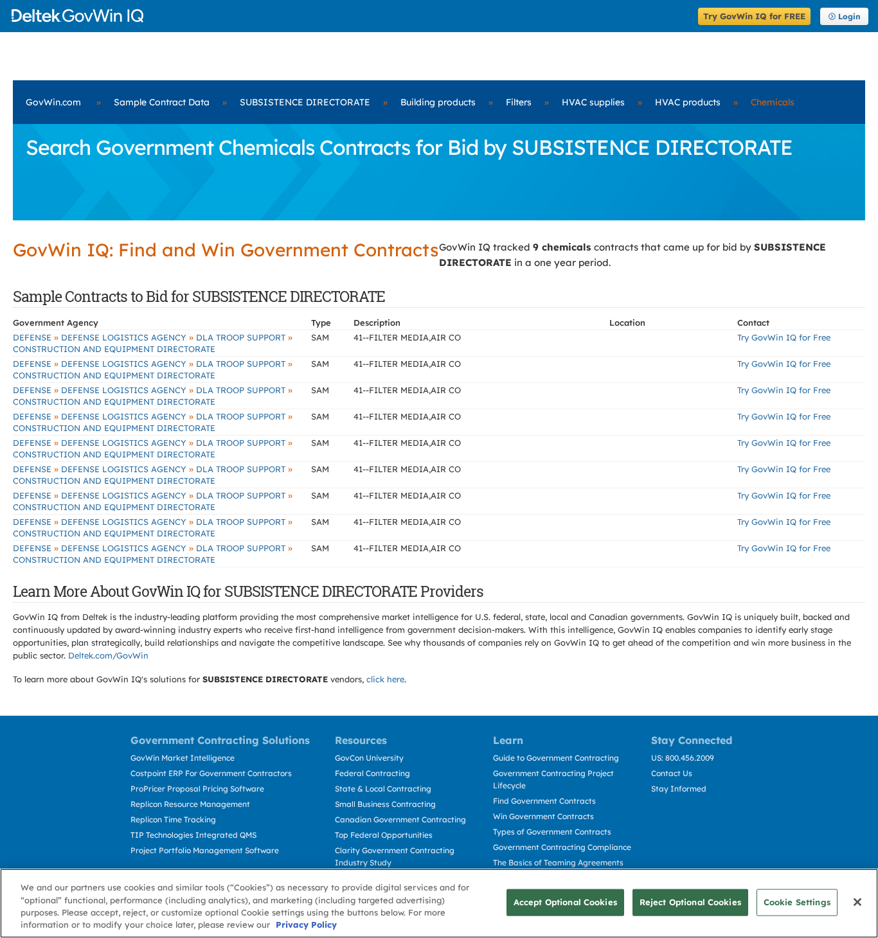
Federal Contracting (372, 773)
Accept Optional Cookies (565, 902)
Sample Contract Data (162, 102)
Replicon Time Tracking (173, 819)
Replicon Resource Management (190, 804)
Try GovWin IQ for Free (783, 337)
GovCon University (369, 758)
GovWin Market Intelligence (182, 758)
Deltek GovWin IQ (351, 15)
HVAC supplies (593, 102)
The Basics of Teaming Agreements (558, 862)
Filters (519, 102)
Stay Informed (678, 788)
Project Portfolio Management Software (204, 850)
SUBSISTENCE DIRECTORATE (305, 102)
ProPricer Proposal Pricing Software (197, 788)
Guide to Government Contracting (556, 758)
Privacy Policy (306, 924)
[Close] (857, 902)
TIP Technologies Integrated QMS (193, 835)
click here (385, 679)
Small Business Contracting (385, 804)
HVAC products (688, 102)
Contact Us (671, 773)
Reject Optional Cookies (690, 902)
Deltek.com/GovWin (108, 655)
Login (849, 16)
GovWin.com (53, 102)
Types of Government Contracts (552, 831)
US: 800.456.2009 (682, 758)
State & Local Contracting (383, 788)
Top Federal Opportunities (384, 835)
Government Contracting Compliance (562, 847)
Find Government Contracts (544, 801)
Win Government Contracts (543, 816)
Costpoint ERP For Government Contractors (211, 773)
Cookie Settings (797, 902)
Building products (438, 102)
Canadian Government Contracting (400, 819)
